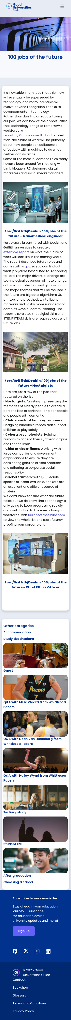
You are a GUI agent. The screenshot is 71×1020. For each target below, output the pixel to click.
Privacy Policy (23, 1011)
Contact (19, 979)
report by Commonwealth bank (28, 135)
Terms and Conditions (30, 1003)
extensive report (16, 252)
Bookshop (20, 987)
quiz (28, 266)
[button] (62, 7)
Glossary (19, 995)
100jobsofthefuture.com (46, 515)
